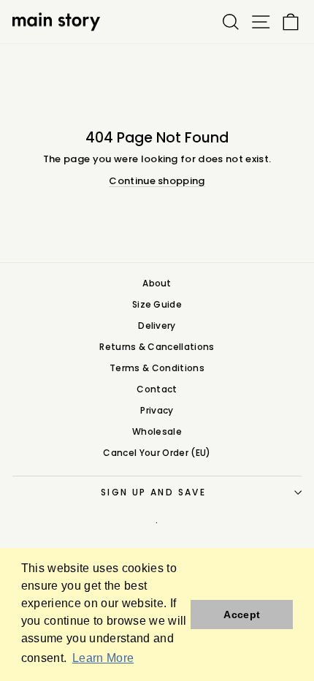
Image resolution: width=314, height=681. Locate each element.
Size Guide (157, 304)
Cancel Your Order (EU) (156, 452)
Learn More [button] (103, 658)
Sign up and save (153, 492)
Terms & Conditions (157, 368)
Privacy (156, 410)
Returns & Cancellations (156, 346)
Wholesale (157, 431)
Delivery (157, 325)
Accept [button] (241, 614)
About (157, 283)
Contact (157, 389)
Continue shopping (157, 181)
